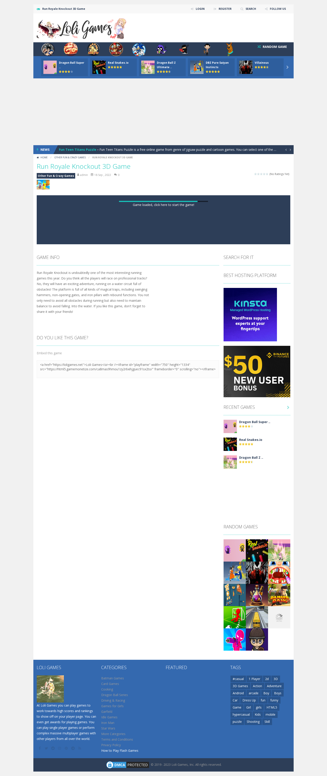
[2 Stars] (258, 174)
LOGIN (200, 9)
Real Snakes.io (118, 63)
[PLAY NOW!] (50, 67)
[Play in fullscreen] (167, 686)
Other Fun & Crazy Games (70, 157)
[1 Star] (255, 174)
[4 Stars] (264, 174)
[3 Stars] (261, 174)
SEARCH (251, 9)
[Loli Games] (82, 27)
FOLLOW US (278, 9)
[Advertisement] (163, 112)
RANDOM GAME (274, 47)
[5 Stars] (267, 174)
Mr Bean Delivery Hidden (78, 149)
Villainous (262, 63)
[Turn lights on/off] (151, 686)
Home (44, 157)
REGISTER (225, 9)
